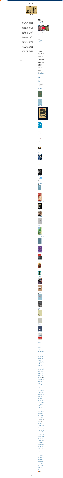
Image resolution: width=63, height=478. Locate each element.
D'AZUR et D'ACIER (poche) (40, 105)
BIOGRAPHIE (39, 85)
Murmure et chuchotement (40, 442)
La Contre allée (41, 413)
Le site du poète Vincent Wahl (41, 356)
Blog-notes (39, 375)
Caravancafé (39, 379)
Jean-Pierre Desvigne (40, 410)
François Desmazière (40, 400)
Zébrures (41, 468)
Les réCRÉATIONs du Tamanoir (41, 78)
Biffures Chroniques (40, 374)
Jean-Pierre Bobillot (40, 410)
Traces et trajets (39, 463)
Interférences (42, 407)
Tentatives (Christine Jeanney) (41, 461)
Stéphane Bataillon (40, 362)
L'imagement (42, 431)
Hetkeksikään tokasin (40, 406)
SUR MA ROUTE (39, 175)
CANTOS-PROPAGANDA (40, 364)
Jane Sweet (39, 409)
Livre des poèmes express (40, 120)
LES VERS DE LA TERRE (40, 167)
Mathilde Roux (39, 437)
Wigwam (41, 467)
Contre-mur (39, 383)
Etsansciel (39, 396)
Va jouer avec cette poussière (40, 465)
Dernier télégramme (40, 386)
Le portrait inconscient (40, 423)
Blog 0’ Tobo (42, 374)
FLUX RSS (39, 35)
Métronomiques (41, 439)
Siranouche (41, 458)
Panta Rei (42, 445)
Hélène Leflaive (41, 405)
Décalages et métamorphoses (40, 384)
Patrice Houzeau (41, 446)
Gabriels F (42, 401)
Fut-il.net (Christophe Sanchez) (41, 402)
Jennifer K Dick (39, 411)
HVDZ (39, 407)
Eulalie (41, 396)
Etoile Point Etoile (41, 395)
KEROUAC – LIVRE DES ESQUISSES (40, 308)
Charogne (41, 381)
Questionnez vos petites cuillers (41, 452)
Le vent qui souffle (41, 429)
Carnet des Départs (42, 361)
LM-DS (38, 433)
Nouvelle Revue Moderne (40, 443)
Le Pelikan (41, 423)
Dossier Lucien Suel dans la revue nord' (40, 77)
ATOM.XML (39, 34)
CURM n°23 (39, 75)
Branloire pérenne (39, 376)
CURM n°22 (39, 82)
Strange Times (41, 459)
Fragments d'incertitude (40, 399)
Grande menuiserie (41, 404)
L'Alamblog (39, 418)
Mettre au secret (39, 440)
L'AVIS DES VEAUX (40, 331)
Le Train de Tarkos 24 (40, 81)
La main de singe (41, 415)
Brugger (43, 376)
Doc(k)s (41, 388)
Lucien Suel (42, 18)
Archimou (39, 369)
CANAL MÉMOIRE (40, 340)
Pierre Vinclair (41, 448)
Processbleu (39, 451)
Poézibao (41, 450)
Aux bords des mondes (40, 373)
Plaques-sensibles (40, 449)
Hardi (38, 405)
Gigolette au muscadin (40, 403)
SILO (31, 4)
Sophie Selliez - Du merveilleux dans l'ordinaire (41, 358)
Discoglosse (39, 388)
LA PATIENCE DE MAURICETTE (39, 276)
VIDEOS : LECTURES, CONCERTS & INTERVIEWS (40, 350)
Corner (42, 383)
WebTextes (39, 467)
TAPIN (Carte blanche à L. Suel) (41, 351)
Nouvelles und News (40, 444)
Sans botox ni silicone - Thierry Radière (41, 359)
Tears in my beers (41, 460)
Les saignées (39, 428)
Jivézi (42, 411)
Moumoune (42, 441)
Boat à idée (42, 375)
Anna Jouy (43, 368)
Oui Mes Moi (39, 445)
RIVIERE (39, 128)
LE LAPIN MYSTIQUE (40, 252)
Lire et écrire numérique (41, 432)
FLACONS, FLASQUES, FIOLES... (40, 225)
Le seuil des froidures (42, 424)
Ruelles (38, 455)
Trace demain (40, 363)
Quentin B (42, 451)
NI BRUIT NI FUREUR (40, 191)
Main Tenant (42, 434)
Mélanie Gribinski (41, 438)
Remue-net (43, 453)
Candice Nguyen (42, 378)
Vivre (41, 466)
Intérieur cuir (39, 408)
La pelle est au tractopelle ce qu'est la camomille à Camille (41, 366)
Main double (39, 434)
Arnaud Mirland (39, 370)
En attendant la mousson (40, 391)
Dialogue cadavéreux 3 (40, 80)
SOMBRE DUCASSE (40, 216)
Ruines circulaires (41, 455)
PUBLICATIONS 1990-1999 (40, 87)
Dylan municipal (42, 389)
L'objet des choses (42, 433)
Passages (38, 446)
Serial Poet (41, 457)
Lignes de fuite (40, 430)
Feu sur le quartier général (40, 397)
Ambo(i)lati (41, 367)
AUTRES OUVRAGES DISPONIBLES (40, 342)
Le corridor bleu (39, 422)
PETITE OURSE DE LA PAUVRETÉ (40, 324)
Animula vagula (39, 368)
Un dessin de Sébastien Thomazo (41, 73)
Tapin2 (38, 460)
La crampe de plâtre (40, 414)
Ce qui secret (42, 379)
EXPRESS (39, 209)
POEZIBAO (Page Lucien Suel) (41, 352)
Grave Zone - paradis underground (40, 356)
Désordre (41, 386)
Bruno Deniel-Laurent (40, 377)
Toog (43, 462)
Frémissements (39, 401)
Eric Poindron (40, 394)
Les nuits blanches (41, 427)
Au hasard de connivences (40, 372)
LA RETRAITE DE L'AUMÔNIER (39, 292)
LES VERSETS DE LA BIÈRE (41, 316)
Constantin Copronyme (42, 382)
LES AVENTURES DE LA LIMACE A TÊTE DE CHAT (41, 236)
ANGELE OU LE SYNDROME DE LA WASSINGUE (41, 183)
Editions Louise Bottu (42, 390)
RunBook (39, 456)
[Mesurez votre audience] (31, 476)
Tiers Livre (41, 462)
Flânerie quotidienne (40, 398)
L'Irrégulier (43, 432)
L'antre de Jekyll (41, 419)
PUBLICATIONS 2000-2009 (40, 88)
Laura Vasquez (42, 420)
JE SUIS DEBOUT (39, 244)
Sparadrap (39, 459)
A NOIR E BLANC (39, 41)
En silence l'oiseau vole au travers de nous (41, 392)
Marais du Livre (39, 435)
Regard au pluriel (39, 453)
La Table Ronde (41, 417)
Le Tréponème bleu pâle (40, 425)
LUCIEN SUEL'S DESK (40, 40)
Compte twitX (39, 43)
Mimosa (42, 440)
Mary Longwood (39, 436)
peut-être (38, 447)
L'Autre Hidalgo (39, 421)
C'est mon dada (39, 380)
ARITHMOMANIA (39, 135)
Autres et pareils (42, 372)
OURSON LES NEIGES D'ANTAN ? (40, 152)
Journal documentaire (42, 412)
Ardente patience (42, 369)
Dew (43, 386)
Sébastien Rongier (42, 456)
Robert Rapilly (39, 454)
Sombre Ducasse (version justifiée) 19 (40, 79)
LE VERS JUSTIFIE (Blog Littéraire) (40, 350)
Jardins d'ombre (42, 409)
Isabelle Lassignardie (40, 408)
